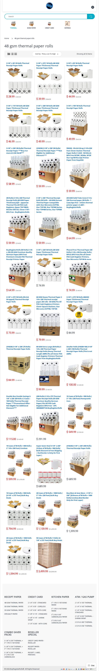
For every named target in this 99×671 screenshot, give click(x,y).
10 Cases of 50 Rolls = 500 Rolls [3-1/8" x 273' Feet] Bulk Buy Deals (18, 495)
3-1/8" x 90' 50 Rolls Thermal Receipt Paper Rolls (78, 64)
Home (6, 38)
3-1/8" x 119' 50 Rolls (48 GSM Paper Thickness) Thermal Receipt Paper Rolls (17, 108)
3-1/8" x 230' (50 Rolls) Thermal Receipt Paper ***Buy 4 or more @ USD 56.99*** (18, 150)
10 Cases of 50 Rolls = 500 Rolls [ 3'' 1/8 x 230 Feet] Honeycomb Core (79, 398)
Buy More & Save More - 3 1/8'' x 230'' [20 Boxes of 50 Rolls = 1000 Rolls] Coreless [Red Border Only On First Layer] (79, 496)
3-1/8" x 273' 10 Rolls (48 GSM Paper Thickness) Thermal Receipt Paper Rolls (47, 65)
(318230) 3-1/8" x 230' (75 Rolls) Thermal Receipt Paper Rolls (18, 347)
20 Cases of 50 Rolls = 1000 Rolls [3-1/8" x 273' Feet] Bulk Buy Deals (18, 540)
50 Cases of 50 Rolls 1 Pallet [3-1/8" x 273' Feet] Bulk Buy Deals (49, 539)
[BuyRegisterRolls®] (49, 6)
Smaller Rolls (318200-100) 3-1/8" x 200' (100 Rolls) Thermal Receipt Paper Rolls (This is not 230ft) (79, 350)
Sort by (38, 54)
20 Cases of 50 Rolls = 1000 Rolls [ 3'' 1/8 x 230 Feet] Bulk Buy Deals (49, 495)
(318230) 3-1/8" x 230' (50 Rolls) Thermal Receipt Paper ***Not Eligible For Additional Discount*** (49, 151)
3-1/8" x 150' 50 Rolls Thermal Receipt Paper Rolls (78, 107)
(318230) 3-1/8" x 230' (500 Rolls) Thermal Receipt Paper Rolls (79, 447)
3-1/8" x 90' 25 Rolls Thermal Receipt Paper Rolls (17, 64)
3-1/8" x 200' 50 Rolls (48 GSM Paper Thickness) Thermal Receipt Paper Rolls (47, 108)
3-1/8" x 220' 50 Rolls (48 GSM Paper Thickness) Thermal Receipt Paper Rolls (47, 252)
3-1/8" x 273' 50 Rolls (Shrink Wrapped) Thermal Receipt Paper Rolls (17, 299)
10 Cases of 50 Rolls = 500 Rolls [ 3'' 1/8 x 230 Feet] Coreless (18, 447)
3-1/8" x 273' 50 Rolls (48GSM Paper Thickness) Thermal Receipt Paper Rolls (78, 299)
